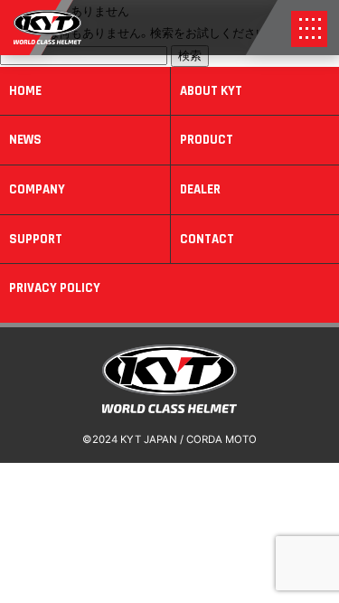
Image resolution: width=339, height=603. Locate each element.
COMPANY (37, 189)
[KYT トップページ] (170, 408)
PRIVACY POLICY (54, 288)
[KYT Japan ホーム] (47, 40)
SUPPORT (35, 239)
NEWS (25, 139)
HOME (25, 90)
